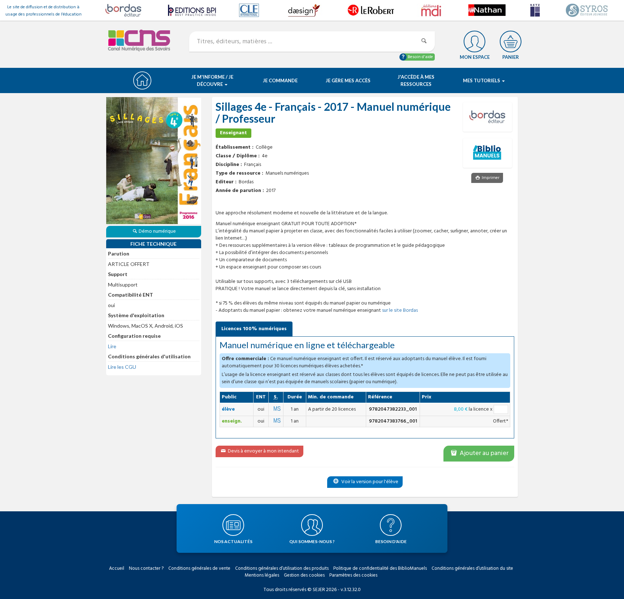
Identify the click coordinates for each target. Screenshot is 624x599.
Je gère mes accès (348, 80)
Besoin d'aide (420, 57)
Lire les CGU (122, 367)
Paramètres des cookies (353, 575)
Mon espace (475, 57)
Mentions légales (262, 575)
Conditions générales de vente (199, 568)
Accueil (116, 568)
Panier (510, 57)
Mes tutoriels (482, 80)
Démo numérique (157, 231)
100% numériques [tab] (254, 329)
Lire (112, 346)
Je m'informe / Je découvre (212, 80)
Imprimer (490, 178)
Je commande (280, 80)
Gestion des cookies (304, 575)
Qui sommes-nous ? (312, 541)
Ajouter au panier (483, 453)
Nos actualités (233, 541)
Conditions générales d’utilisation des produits (282, 568)
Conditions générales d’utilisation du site (472, 568)
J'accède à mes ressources (416, 80)
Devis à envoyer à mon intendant (263, 451)
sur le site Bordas (400, 310)
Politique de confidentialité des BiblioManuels (380, 568)
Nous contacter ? (146, 568)
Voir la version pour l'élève (369, 482)
